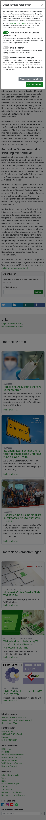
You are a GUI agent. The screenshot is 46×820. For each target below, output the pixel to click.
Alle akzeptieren (34, 84)
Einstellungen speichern (31, 79)
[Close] (42, 5)
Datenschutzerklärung (18, 23)
